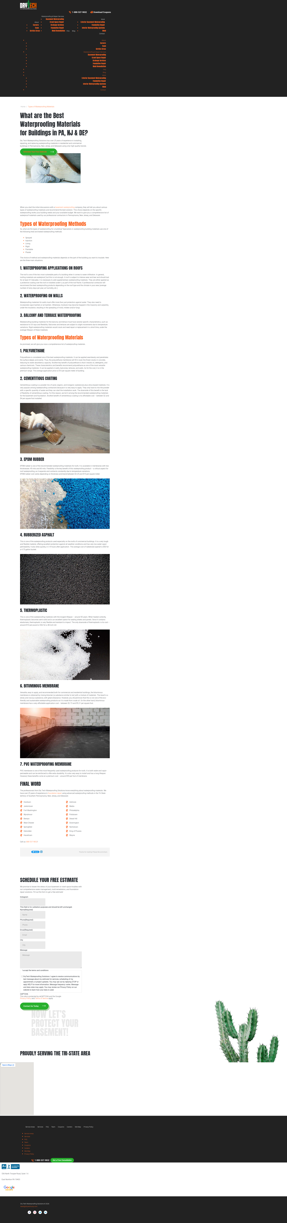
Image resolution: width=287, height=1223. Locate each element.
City (21, 940)
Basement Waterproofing (55, 19)
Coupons (61, 1127)
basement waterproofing (65, 207)
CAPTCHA (24, 994)
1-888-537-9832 (79, 12)
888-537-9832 (31, 842)
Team (37, 27)
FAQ (68, 31)
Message (23, 950)
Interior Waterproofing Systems (93, 27)
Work (103, 19)
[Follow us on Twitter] (40, 1212)
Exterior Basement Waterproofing (93, 22)
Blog (73, 31)
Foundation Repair (57, 27)
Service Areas (35, 30)
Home (23, 107)
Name (26, 910)
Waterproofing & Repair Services (52, 16)
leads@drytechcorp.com (28, 1206)
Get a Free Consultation (62, 1160)
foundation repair (55, 793)
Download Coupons (102, 12)
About (37, 22)
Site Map (78, 1127)
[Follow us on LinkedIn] (45, 1212)
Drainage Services (57, 25)
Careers (36, 25)
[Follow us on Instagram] (35, 1212)
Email (26, 930)
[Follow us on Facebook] (29, 1212)
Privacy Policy (25, 998)
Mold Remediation (58, 30)
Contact (102, 34)
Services (40, 1127)
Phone (26, 920)
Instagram (24, 897)
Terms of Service (41, 998)
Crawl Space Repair (57, 22)
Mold (104, 30)
